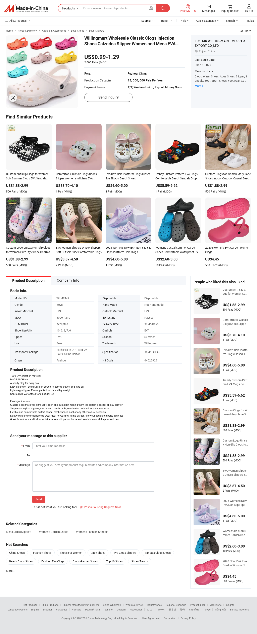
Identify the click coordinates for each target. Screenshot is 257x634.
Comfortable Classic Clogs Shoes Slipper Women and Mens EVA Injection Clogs (235, 322)
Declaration (170, 618)
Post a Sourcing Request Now (100, 507)
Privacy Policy (188, 618)
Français (76, 609)
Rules (250, 21)
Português (61, 609)
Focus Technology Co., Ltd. (102, 618)
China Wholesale (112, 604)
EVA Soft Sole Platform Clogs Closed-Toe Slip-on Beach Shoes (235, 352)
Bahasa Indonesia (240, 609)
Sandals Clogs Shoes (158, 553)
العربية (150, 609)
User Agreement (151, 618)
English (35, 609)
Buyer (164, 21)
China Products (50, 604)
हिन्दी (182, 609)
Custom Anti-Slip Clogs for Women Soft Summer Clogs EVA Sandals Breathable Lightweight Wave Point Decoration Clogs (235, 292)
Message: (23, 465)
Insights (230, 604)
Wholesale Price (134, 604)
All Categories (18, 21)
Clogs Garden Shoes (85, 561)
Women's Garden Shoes (53, 532)
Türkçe (206, 609)
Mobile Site (215, 604)
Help (183, 21)
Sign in (249, 10)
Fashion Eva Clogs (52, 561)
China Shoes (17, 553)
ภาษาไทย (194, 609)
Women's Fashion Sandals (92, 532)
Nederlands (136, 609)
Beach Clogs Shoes (21, 561)
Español (47, 609)
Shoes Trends (139, 561)
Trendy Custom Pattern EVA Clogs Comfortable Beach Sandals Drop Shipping (235, 382)
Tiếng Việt (220, 609)
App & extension (206, 21)
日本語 (172, 609)
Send (39, 499)
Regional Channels (176, 604)
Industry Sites (154, 604)
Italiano (108, 609)
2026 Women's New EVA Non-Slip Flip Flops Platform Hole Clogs (235, 503)
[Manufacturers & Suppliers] (26, 8)
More (198, 86)
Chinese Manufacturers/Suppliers (81, 604)
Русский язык (92, 609)
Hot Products (30, 604)
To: (28, 455)
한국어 (161, 609)
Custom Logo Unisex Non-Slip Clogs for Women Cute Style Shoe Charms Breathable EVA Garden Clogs (235, 442)
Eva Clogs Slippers (125, 553)
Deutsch (121, 609)
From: (25, 446)
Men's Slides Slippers (18, 532)
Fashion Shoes (42, 553)
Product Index (197, 604)
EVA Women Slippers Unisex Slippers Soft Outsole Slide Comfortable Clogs (235, 473)
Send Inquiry (108, 97)
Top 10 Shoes (114, 561)
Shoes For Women (71, 553)
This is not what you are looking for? (54, 507)
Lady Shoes (98, 553)
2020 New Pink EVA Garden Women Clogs (235, 563)
